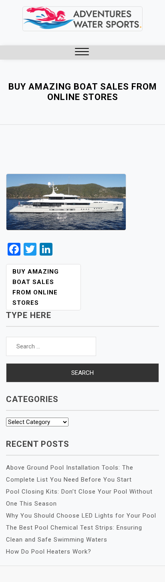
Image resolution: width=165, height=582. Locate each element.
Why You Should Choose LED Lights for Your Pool (81, 515)
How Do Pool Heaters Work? (48, 551)
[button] (82, 53)
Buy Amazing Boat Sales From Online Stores (35, 287)
